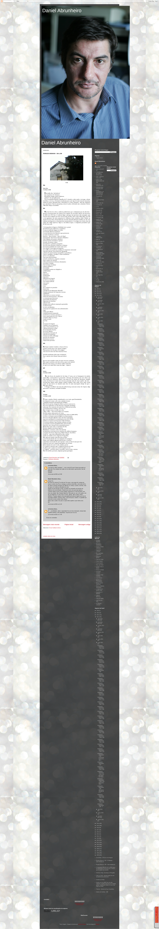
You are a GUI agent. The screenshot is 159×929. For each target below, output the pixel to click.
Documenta (99, 215)
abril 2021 (100, 487)
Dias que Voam (99, 564)
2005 (98, 533)
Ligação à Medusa (98, 237)
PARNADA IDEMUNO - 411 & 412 (100, 339)
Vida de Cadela (99, 598)
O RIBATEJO (99, 249)
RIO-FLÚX (98, 268)
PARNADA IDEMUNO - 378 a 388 (100, 367)
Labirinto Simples (98, 230)
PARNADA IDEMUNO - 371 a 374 (100, 377)
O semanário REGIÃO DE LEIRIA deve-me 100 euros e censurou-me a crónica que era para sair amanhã (105, 869)
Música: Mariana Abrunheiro (100, 586)
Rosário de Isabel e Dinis (99, 173)
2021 (98, 295)
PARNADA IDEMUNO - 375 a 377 (100, 372)
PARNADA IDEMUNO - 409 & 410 (100, 344)
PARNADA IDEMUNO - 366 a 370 (100, 382)
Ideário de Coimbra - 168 (102, 892)
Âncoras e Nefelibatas (99, 544)
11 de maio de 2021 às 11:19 (55, 504)
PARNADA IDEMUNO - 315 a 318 (100, 446)
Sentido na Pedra (100, 879)
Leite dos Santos (100, 233)
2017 (98, 508)
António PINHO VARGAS (100, 547)
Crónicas (98, 208)
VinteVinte (98, 281)
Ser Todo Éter (99, 275)
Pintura (98, 260)
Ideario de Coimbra (98, 220)
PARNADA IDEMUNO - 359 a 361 (100, 391)
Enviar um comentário (51, 517)
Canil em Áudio (99, 559)
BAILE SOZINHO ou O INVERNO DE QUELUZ (100, 192)
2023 (98, 291)
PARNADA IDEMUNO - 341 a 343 (100, 410)
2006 (98, 531)
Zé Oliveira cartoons (98, 604)
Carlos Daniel (99, 561)
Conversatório (99, 563)
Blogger (97, 924)
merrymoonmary (82, 924)
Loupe (156, 925)
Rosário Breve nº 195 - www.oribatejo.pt (105, 864)
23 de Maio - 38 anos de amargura (104, 857)
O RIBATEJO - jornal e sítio (99, 590)
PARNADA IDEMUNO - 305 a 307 (100, 474)
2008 (98, 527)
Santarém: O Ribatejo (99, 593)
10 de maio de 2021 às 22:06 (55, 474)
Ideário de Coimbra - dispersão (98, 227)
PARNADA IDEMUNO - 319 (100, 442)
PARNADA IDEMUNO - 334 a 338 (100, 419)
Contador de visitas (79, 903)
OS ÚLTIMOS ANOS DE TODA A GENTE (100, 254)
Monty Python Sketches (99, 583)
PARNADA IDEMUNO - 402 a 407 (100, 353)
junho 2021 (100, 317)
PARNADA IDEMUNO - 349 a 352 (100, 400)
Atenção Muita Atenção (99, 188)
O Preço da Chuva (99, 247)
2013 (98, 516)
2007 (98, 529)
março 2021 (101, 491)
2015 (98, 512)
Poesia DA (98, 262)
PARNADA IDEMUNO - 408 (100, 349)
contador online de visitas (49, 536)
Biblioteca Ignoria (98, 557)
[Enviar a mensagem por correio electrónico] (68, 457)
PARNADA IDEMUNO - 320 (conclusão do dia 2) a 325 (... (100, 435)
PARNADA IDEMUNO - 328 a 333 (100, 424)
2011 (98, 520)
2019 (98, 504)
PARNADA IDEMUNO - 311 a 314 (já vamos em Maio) (100, 452)
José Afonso (99, 577)
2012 (98, 518)
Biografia (98, 196)
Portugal (98, 263)
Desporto (98, 212)
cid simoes (51, 465)
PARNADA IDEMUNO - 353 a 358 (100, 396)
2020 (98, 501)
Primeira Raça (99, 265)
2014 (98, 514)
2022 (98, 293)
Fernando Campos (98, 572)
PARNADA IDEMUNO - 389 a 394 (100, 363)
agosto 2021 (101, 310)
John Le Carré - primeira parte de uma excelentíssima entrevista (105, 876)
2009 (98, 525)
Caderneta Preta (100, 199)
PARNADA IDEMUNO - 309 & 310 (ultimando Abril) (100, 460)
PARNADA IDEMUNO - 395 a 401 (100, 358)
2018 (98, 506)
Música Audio (99, 241)
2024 (98, 289)
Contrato (98, 204)
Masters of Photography (99, 580)
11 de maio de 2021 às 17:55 (55, 514)
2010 (98, 523)
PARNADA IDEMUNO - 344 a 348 (100, 405)
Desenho (98, 210)
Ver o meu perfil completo (101, 165)
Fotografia (98, 217)
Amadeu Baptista (98, 541)
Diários (97, 214)
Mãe (97, 239)
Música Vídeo (99, 243)
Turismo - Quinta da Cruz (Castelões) (105, 889)
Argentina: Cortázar (98, 550)
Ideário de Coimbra (98, 223)
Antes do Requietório (99, 185)
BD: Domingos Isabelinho (99, 554)
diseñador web (79, 904)
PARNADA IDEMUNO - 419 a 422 (100, 325)
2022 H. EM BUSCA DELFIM (100, 180)
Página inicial (69, 524)
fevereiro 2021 (99, 495)
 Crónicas (100, 169)
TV (97, 280)
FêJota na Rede (100, 569)
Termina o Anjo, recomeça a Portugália (105, 872)
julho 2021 (100, 314)
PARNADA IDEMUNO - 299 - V (100, 484)
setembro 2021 (99, 308)
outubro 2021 (101, 304)
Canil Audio (99, 203)
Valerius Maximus (98, 596)
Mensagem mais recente (51, 524)
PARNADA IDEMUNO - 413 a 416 (100, 335)
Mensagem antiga (84, 524)
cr (96, 206)
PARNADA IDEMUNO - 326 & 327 (100, 428)
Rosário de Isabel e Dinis (99, 271)
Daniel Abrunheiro (61, 10)
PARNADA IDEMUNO (53, 459)
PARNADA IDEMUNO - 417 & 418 (100, 330)
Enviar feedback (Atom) (55, 527)
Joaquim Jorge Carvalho (99, 575)
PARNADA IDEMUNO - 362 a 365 (100, 386)
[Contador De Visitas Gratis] (79, 902)
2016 (98, 510)
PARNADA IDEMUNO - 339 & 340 (100, 414)
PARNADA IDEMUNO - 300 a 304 (100, 479)
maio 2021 (100, 321)
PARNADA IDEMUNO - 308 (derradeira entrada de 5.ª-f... (100, 468)
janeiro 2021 (101, 498)
